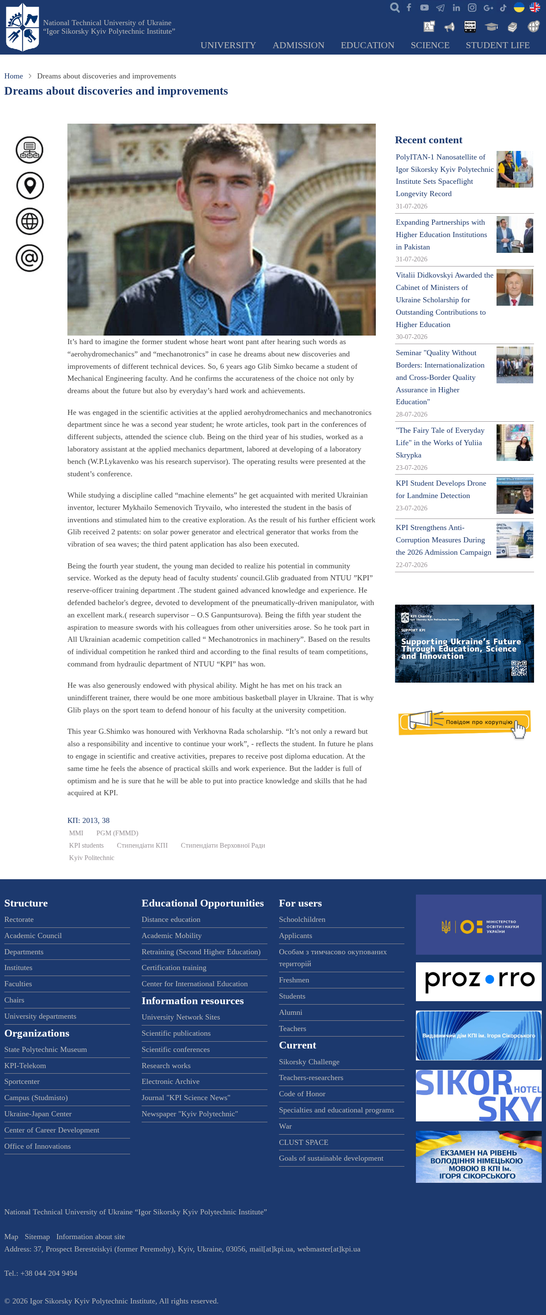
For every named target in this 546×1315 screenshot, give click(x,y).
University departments (40, 1016)
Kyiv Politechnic (91, 858)
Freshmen (294, 980)
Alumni (290, 1012)
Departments (24, 951)
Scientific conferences (176, 1049)
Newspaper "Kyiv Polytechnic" (190, 1113)
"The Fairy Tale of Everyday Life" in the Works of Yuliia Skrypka (440, 442)
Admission (299, 45)
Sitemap (37, 1236)
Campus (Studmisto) (36, 1097)
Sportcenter (22, 1081)
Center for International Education (195, 983)
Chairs (14, 1000)
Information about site (90, 1236)
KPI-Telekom (25, 1065)
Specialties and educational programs (336, 1110)
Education (368, 45)
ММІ (76, 833)
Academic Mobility (172, 935)
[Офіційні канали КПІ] (440, 7)
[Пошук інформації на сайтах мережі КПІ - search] (393, 7)
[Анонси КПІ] (448, 25)
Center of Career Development (51, 1130)
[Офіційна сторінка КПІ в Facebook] (408, 7)
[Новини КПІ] (428, 25)
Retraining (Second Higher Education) (201, 951)
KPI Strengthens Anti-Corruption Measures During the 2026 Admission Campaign (443, 539)
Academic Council (33, 935)
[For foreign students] (532, 25)
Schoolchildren (302, 919)
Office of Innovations (37, 1146)
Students (292, 996)
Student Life (498, 45)
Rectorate (19, 919)
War (285, 1126)
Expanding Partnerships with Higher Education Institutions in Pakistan (441, 234)
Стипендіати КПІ (142, 845)
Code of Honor (302, 1093)
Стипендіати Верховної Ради (223, 845)
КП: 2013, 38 (88, 820)
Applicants (295, 935)
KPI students (86, 845)
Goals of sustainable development (331, 1158)
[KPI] (535, 7)
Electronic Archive (171, 1081)
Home (13, 76)
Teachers (292, 1028)
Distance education (171, 919)
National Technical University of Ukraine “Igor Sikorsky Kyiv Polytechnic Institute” (109, 26)
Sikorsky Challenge (309, 1061)
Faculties (18, 983)
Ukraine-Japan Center (38, 1113)
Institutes (18, 967)
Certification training (174, 967)
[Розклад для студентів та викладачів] (469, 25)
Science (430, 45)
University (228, 45)
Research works (166, 1065)
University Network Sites (181, 1017)
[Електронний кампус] (490, 25)
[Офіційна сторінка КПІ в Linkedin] (456, 7)
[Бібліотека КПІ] (511, 25)
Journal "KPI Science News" (186, 1097)
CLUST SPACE (303, 1142)
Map (11, 1236)
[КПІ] (519, 7)
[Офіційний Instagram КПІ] (472, 7)
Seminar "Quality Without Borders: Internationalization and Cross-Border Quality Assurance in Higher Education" (440, 377)
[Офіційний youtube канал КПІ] (424, 7)
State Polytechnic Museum (45, 1049)
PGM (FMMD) (117, 833)
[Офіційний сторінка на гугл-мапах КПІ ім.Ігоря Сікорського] (487, 7)
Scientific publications (176, 1033)
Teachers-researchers (311, 1077)
